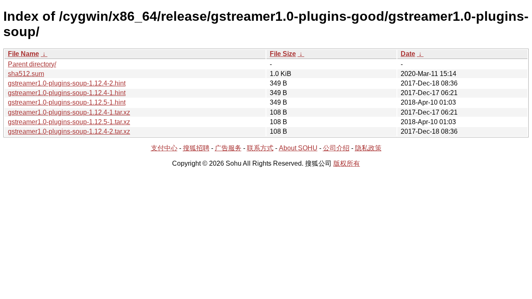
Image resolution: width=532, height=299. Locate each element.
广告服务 (228, 148)
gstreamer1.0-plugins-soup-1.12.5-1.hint (67, 102)
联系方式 (260, 148)
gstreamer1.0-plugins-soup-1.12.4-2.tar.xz (69, 131)
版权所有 (346, 163)
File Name (23, 53)
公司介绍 (336, 148)
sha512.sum (26, 73)
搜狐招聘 (196, 148)
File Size (283, 53)
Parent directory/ (32, 64)
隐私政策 (368, 148)
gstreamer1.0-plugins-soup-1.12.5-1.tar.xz (69, 121)
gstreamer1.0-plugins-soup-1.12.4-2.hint (67, 83)
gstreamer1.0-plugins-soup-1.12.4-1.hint (67, 92)
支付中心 (164, 148)
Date (408, 53)
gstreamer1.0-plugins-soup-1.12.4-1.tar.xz (69, 112)
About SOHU (298, 148)
